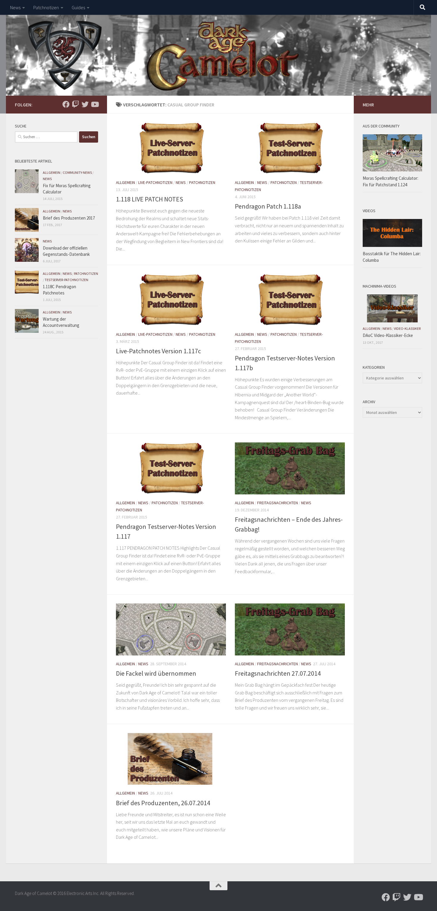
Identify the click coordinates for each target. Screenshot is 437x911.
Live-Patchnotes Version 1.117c (158, 351)
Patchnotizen (46, 7)
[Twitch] (75, 104)
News (15, 7)
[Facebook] (66, 104)
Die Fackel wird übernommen (156, 673)
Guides (78, 7)
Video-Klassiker (407, 328)
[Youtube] (94, 104)
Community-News (77, 172)
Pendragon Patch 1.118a (268, 206)
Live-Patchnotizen (155, 182)
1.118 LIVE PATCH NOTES (149, 199)
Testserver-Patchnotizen (66, 280)
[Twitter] (85, 104)
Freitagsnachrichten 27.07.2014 (278, 673)
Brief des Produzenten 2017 (69, 218)
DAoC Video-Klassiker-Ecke (388, 335)
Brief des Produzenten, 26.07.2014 (163, 803)
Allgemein (125, 182)
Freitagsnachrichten (277, 502)
